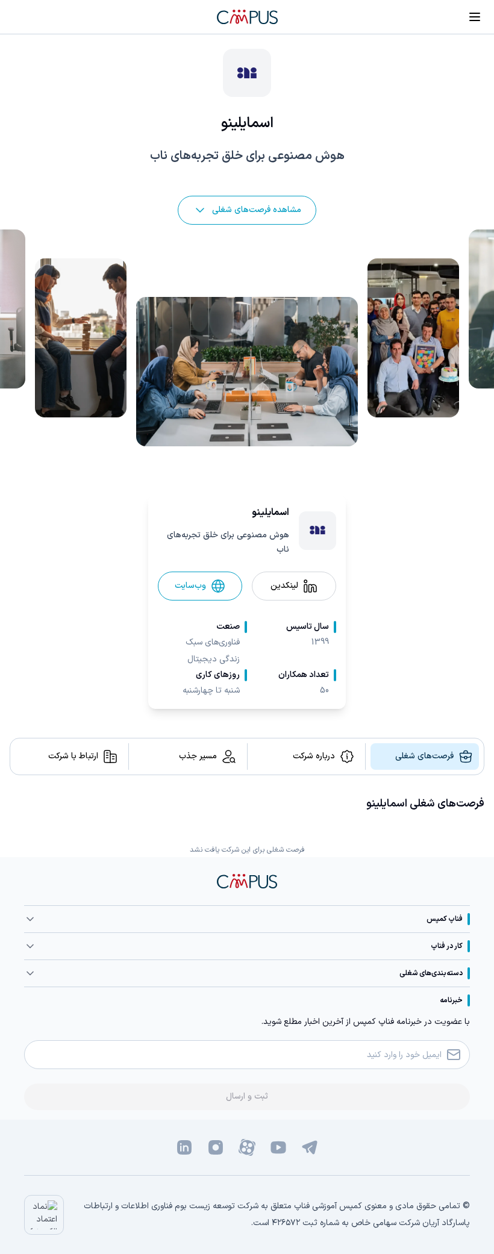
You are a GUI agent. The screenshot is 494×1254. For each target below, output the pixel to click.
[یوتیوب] (278, 1147)
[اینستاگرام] (215, 1147)
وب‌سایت (190, 585)
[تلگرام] (309, 1147)
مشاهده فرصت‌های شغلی (256, 210)
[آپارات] (247, 1147)
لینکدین (284, 585)
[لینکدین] (184, 1147)
